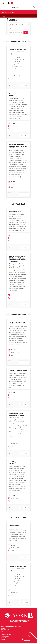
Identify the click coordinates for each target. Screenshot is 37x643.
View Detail (24, 85)
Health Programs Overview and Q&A (17, 462)
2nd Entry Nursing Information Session (18, 94)
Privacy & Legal (5, 636)
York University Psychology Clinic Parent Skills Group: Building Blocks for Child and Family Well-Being (17, 258)
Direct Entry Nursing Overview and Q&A (17, 323)
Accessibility (4, 637)
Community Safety (6, 634)
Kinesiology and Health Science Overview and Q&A (17, 414)
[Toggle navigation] (3, 16)
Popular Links (15, 7)
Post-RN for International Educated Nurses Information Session (18, 146)
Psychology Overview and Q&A (18, 371)
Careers (3, 639)
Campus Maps (4, 631)
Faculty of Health (8, 12)
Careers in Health (14, 525)
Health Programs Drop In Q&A (18, 49)
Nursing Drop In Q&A (15, 211)
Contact (3, 628)
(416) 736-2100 (5, 630)
